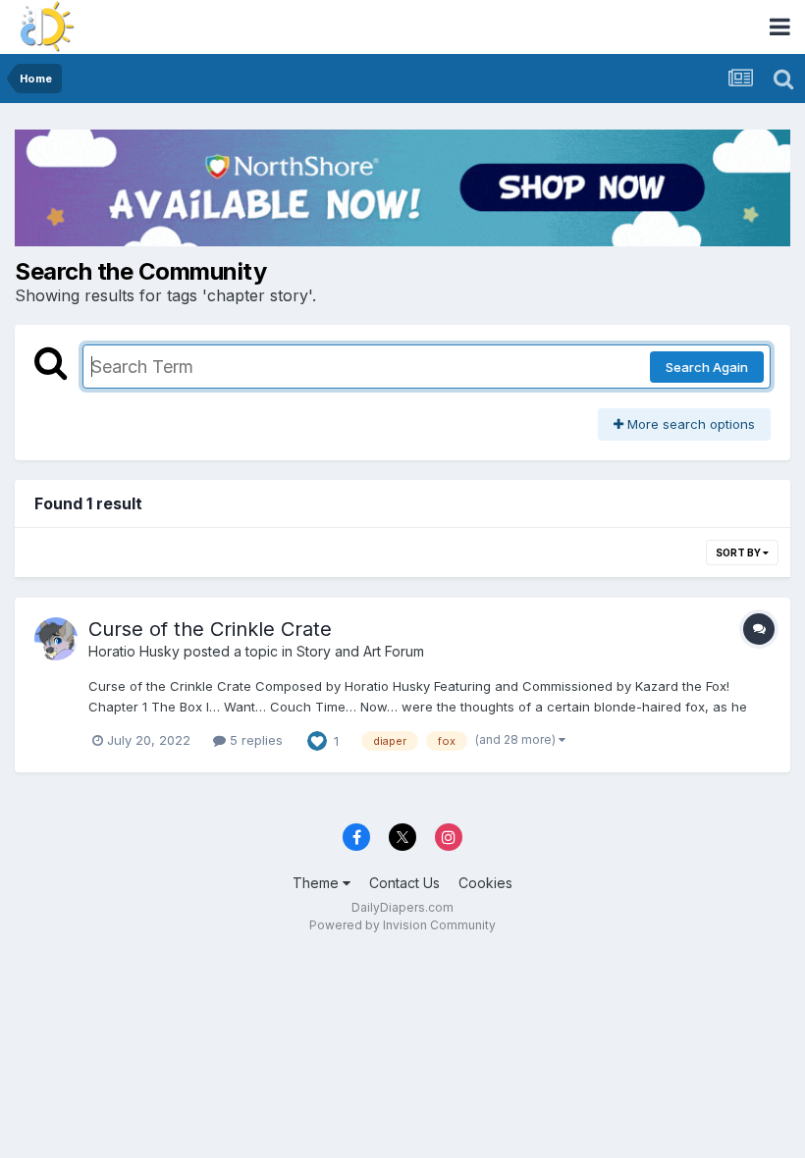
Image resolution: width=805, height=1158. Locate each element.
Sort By (739, 552)
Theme (318, 882)
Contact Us (404, 882)
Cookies (485, 882)
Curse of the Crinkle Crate (210, 629)
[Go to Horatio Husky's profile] (56, 638)
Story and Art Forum (360, 651)
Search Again (707, 367)
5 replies (254, 740)
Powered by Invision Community (402, 925)
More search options (689, 424)
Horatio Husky (134, 651)
